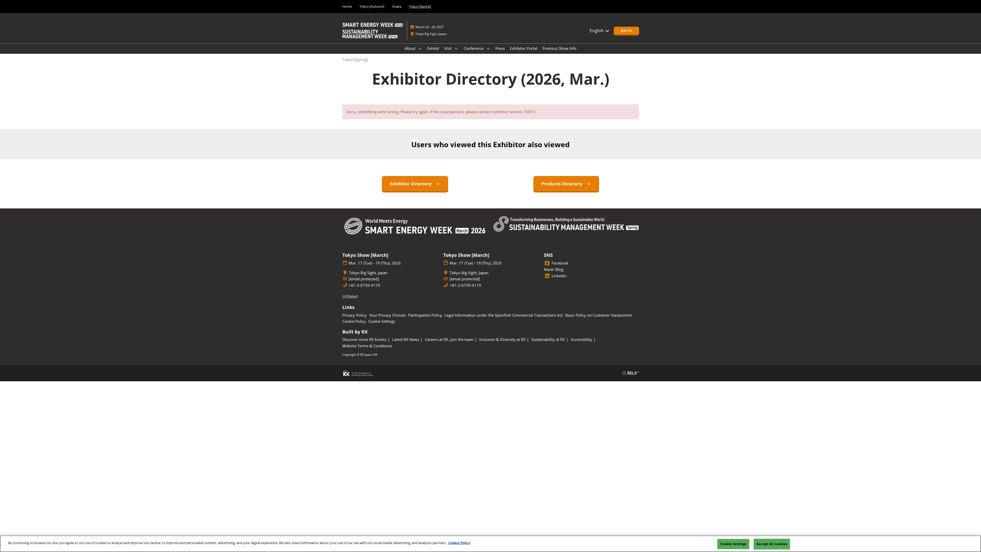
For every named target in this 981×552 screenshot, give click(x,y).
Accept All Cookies (771, 544)
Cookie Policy (459, 542)
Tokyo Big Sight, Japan (431, 34)
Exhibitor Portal (523, 48)
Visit (448, 48)
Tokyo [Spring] (420, 6)
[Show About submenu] (420, 48)
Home (347, 6)
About (410, 48)
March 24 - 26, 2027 (429, 27)
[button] (626, 31)
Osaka (396, 6)
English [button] (597, 30)
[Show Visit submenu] (456, 48)
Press (500, 48)
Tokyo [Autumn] (371, 6)
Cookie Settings (733, 544)
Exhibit (433, 48)
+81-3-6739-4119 (364, 285)
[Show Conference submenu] (488, 48)
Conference (474, 48)
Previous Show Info (559, 48)
